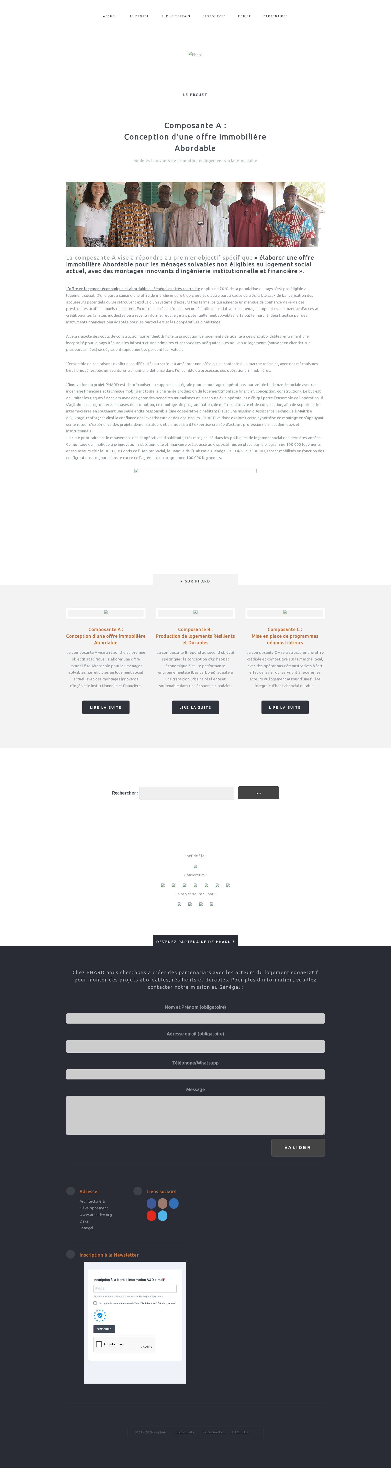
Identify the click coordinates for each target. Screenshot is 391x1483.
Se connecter (213, 1432)
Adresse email (195, 1033)
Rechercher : (125, 792)
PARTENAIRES (276, 16)
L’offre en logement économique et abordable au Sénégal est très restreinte (133, 289)
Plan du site (185, 1432)
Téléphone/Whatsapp (195, 1062)
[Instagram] (162, 1203)
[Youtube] (151, 1215)
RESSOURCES (214, 16)
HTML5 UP (240, 1432)
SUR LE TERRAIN (176, 16)
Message (195, 1089)
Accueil (110, 16)
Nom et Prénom (195, 1007)
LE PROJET (139, 16)
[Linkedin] (174, 1203)
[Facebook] (151, 1203)
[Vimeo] (162, 1215)
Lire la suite (106, 707)
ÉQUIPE (244, 16)
